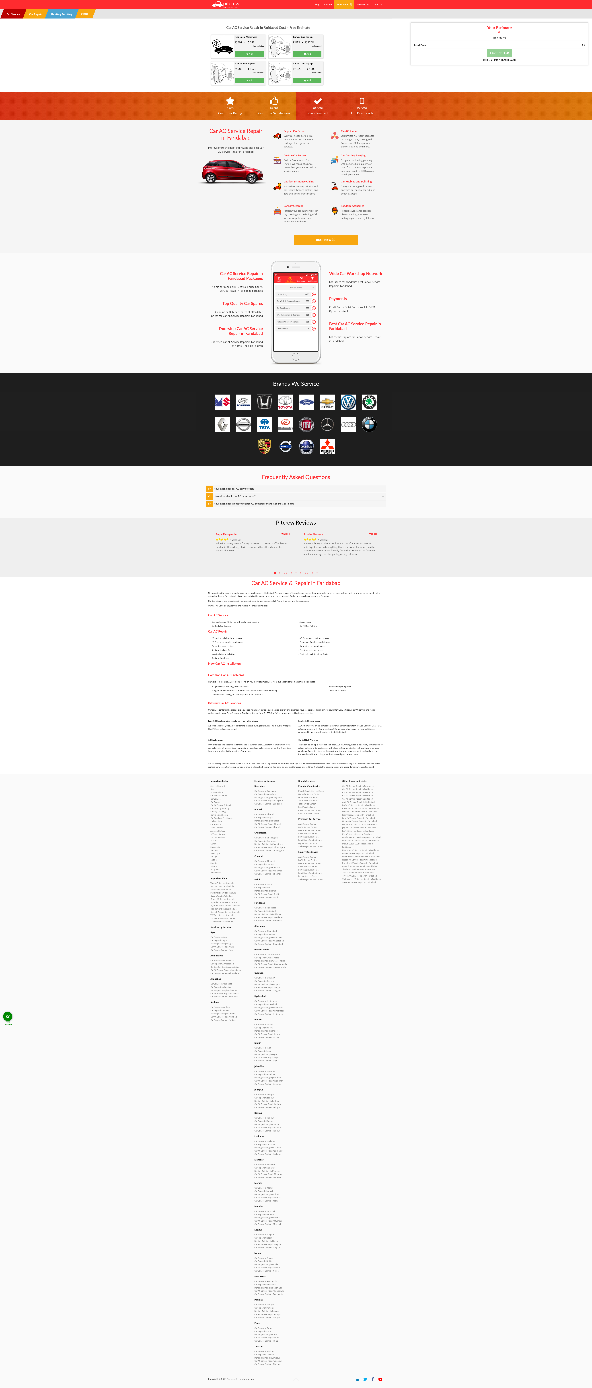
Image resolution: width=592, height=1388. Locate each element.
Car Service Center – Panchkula (268, 1294)
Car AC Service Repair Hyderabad (269, 1010)
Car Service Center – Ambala (223, 1020)
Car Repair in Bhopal (263, 817)
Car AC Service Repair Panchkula (269, 1290)
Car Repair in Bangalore (265, 794)
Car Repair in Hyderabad (265, 1004)
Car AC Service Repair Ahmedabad (225, 970)
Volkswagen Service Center (310, 846)
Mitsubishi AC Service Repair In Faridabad (361, 856)
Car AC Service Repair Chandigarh (269, 847)
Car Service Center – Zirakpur (267, 1364)
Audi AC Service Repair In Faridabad (358, 802)
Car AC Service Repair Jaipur (266, 1057)
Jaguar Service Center (308, 843)
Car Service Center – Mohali (266, 1200)
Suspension (215, 847)
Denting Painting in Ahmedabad (225, 967)
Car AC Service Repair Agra (222, 946)
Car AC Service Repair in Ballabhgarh (358, 786)
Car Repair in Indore (263, 1027)
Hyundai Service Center (309, 794)
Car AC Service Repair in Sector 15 (357, 792)
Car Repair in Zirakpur (264, 1354)
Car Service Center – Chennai (267, 873)
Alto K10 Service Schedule (222, 886)
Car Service (215, 798)
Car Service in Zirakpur (264, 1351)
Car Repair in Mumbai (264, 1214)
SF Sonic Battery (217, 834)
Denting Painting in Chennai (267, 867)
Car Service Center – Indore (266, 1037)
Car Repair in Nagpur (263, 1237)
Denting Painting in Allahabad (223, 990)
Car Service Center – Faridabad (268, 920)
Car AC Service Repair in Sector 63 (357, 798)
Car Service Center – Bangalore (268, 803)
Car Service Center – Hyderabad (268, 1014)
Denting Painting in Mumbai (267, 1217)
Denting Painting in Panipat (266, 1311)
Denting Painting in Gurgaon (267, 984)
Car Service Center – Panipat (267, 1317)
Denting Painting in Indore (266, 1030)
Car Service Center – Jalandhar (268, 1084)
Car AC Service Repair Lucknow (268, 1150)
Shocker (214, 850)
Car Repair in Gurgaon (264, 981)
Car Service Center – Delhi (266, 897)
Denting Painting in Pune (265, 1334)
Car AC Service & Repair (221, 805)
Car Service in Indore (263, 1024)
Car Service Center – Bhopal (267, 827)
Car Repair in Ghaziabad (265, 934)
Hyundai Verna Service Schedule (225, 905)
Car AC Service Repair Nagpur (267, 1244)
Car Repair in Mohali (263, 1191)
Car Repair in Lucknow (264, 1144)
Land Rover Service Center (310, 840)
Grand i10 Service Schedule (222, 899)
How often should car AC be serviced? (234, 496)
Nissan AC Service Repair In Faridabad (359, 859)
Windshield (215, 872)
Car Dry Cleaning (218, 811)
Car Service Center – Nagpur (267, 1247)
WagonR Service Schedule (222, 883)
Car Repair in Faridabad (265, 911)
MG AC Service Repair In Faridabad (358, 853)
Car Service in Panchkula (265, 1281)
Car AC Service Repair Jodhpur (268, 1104)
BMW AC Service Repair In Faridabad (358, 805)
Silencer (214, 866)
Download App (217, 792)
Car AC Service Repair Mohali (267, 1197)
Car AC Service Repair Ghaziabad (269, 940)
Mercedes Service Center (309, 830)
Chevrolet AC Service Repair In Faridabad (360, 808)
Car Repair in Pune (262, 1331)
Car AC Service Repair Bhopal (267, 824)
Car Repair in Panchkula (265, 1284)
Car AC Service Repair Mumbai (268, 1220)
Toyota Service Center (308, 800)
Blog (317, 4)
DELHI (286, 534)
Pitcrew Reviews (296, 523)
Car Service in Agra (218, 937)
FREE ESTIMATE (8, 1023)
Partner (328, 4)
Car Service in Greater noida (267, 954)
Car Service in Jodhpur (264, 1094)
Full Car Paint (216, 821)
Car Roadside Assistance (221, 818)
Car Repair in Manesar (264, 1167)
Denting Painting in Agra (221, 943)
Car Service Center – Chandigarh (269, 850)
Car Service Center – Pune (266, 1340)
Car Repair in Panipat (263, 1307)
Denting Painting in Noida (266, 1264)
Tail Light (214, 856)
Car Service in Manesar (264, 1164)
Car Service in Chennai (264, 861)
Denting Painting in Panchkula (268, 1287)
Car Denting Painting (219, 808)
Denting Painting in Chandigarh (268, 844)
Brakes (213, 840)
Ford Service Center (307, 807)
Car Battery (215, 824)
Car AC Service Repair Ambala (223, 1016)
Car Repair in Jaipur (263, 1051)
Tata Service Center (307, 803)
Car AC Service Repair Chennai (268, 870)
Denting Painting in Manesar (267, 1171)
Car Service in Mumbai (264, 1211)
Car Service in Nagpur (264, 1234)
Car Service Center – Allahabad (224, 996)
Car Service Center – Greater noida (270, 967)
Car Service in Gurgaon (264, 977)
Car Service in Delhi (263, 884)
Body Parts (215, 869)
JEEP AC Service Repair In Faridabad (358, 830)
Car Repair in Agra (218, 940)
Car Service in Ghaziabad (265, 931)
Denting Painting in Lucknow (267, 1147)
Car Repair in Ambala (219, 1010)
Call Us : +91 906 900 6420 (499, 60)
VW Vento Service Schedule (222, 918)
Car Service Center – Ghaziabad (268, 944)
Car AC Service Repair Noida (267, 1267)
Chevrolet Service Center (309, 810)
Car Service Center (218, 795)
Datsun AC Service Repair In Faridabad (359, 811)
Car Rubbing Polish (219, 814)
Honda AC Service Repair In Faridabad (359, 821)
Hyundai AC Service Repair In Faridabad (360, 824)
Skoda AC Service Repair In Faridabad (359, 869)
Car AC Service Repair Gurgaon (268, 987)
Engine (213, 859)
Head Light (215, 853)
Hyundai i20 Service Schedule (223, 902)
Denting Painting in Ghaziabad (268, 937)
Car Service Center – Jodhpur (267, 1107)
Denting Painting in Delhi (265, 890)
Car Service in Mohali (263, 1187)
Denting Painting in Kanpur (266, 1124)
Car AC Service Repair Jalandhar (268, 1080)
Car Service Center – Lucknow (267, 1154)
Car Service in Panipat (264, 1304)
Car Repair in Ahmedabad (222, 963)
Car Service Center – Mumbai (267, 1224)
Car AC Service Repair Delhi (266, 894)
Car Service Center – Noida (266, 1270)
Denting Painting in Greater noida (269, 960)
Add (250, 53)
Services (362, 4)
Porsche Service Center (308, 836)
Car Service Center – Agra (221, 950)
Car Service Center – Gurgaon (267, 990)
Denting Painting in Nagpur (266, 1241)
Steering (214, 863)
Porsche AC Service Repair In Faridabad (360, 863)
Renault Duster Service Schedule (225, 912)
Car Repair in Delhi (262, 887)
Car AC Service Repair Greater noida (270, 964)
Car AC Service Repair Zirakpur (268, 1360)
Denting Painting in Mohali (266, 1194)
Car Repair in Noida (263, 1261)
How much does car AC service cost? (234, 489)
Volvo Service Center (307, 833)
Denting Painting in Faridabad (268, 914)
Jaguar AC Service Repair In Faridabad (359, 827)
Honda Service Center (308, 797)
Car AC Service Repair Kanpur (267, 1127)
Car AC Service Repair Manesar (268, 1174)
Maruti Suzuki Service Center (311, 791)
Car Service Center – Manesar (267, 1177)
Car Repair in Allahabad (221, 987)
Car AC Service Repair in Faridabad (357, 789)
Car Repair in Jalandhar (264, 1074)
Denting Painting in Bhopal (266, 820)
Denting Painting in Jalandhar (267, 1077)
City (377, 4)
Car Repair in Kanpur (263, 1121)
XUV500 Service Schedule (221, 921)
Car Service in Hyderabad (265, 1001)
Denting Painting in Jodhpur (267, 1101)
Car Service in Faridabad (265, 907)
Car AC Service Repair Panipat (267, 1314)
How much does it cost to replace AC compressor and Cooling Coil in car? (254, 504)
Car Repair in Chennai (264, 864)
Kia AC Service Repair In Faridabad (357, 834)
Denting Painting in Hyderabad (268, 1007)
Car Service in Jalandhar (265, 1071)
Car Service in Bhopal (263, 814)
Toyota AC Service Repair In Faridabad (359, 875)
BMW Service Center (307, 827)
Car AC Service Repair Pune (266, 1337)
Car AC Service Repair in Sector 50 (357, 795)
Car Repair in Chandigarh (265, 841)
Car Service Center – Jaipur (266, 1060)
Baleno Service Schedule (221, 896)
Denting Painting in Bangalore (268, 797)
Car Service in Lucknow (264, 1141)
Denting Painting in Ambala (222, 1013)
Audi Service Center (307, 824)
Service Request (217, 786)
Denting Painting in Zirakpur (267, 1357)
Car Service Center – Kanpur (267, 1130)
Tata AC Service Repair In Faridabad (358, 872)
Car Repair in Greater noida (266, 957)
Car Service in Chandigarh (266, 837)
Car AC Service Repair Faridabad (268, 917)
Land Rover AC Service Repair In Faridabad (361, 837)
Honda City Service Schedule (223, 908)
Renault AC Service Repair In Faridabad (360, 866)
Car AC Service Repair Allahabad (224, 993)
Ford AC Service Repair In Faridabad (358, 818)
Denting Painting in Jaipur (266, 1054)
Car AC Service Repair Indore (267, 1034)
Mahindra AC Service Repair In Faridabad (360, 840)
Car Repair (215, 802)
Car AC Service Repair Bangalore (268, 800)
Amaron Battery (217, 830)
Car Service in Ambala (220, 1007)
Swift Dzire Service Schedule (223, 892)
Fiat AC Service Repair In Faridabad (358, 814)
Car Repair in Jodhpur (264, 1097)
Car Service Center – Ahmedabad (225, 973)
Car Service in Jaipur (263, 1047)
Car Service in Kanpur (264, 1117)
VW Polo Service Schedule (222, 915)
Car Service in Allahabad (221, 983)
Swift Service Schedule (220, 889)
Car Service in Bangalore (265, 791)
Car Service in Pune (263, 1328)
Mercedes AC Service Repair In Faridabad (360, 850)
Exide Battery (216, 827)
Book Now (342, 4)
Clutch (213, 843)
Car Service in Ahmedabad (222, 960)
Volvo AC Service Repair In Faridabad (359, 882)
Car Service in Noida (263, 1258)
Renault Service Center (308, 813)
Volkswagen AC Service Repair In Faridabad (361, 879)
